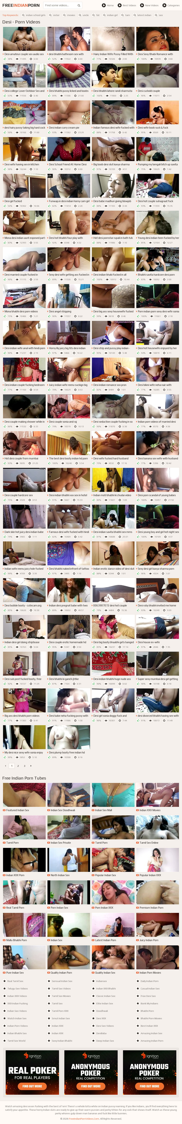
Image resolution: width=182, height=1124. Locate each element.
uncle (86, 15)
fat (98, 15)
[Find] (79, 5)
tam (127, 15)
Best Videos (129, 5)
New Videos (152, 5)
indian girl (112, 15)
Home (110, 5)
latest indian (144, 15)
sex (161, 15)
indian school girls (36, 15)
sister (56, 15)
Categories (174, 5)
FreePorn (21, 5)
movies (71, 15)
